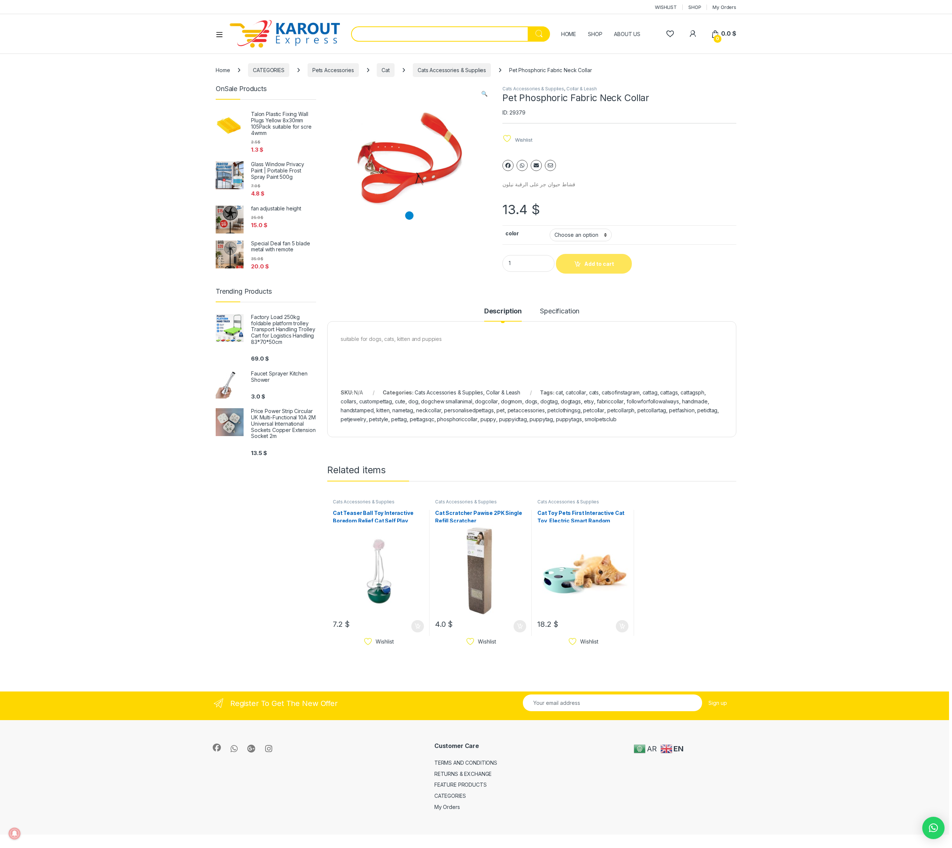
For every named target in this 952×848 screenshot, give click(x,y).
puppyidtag (513, 419)
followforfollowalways (653, 401)
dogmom (511, 401)
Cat (386, 70)
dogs (531, 401)
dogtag (549, 401)
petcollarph (620, 410)
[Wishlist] (670, 33)
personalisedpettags (468, 410)
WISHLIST (666, 7)
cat (559, 392)
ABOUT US (627, 34)
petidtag (707, 410)
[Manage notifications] (14, 833)
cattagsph (692, 392)
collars (348, 401)
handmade (695, 401)
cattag (650, 392)
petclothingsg (563, 410)
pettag (399, 419)
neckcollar (428, 410)
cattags (669, 392)
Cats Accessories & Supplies (452, 70)
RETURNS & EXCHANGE (463, 774)
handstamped (357, 410)
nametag (402, 410)
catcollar (576, 392)
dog (413, 401)
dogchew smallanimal (446, 401)
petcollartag (651, 410)
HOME (568, 34)
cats (594, 392)
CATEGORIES (268, 70)
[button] (484, 93)
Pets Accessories (333, 70)
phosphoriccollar (457, 419)
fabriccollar (610, 401)
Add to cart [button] (417, 626)
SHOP (694, 7)
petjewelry (353, 419)
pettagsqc (422, 419)
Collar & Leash (581, 88)
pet (500, 410)
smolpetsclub (600, 419)
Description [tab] (503, 311)
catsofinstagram (621, 392)
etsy (589, 401)
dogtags (571, 401)
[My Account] (692, 33)
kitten (382, 410)
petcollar (593, 410)
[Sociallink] (217, 748)
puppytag (541, 419)
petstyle (378, 419)
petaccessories (526, 410)
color (512, 233)
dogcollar (486, 401)
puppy (488, 419)
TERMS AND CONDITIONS (465, 763)
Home (223, 70)
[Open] (222, 34)
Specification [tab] (559, 311)
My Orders (724, 7)
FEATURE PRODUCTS (460, 784)
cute (400, 401)
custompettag (375, 401)
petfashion (682, 410)
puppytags (569, 419)
